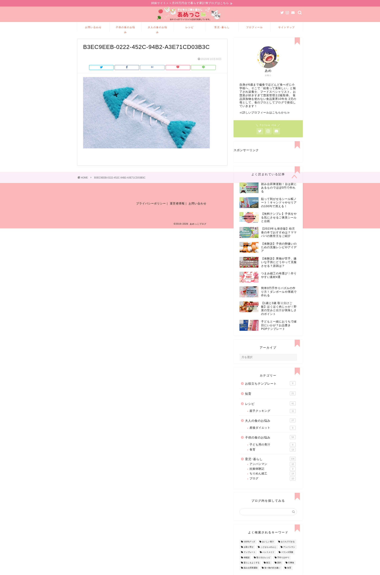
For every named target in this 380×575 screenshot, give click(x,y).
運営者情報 (177, 203)
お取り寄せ (249, 547)
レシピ (189, 27)
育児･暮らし (222, 27)
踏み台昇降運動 (250, 568)
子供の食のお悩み (125, 28)
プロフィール (254, 27)
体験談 (247, 557)
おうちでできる (288, 542)
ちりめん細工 (272, 473)
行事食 (291, 563)
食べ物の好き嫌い (272, 568)
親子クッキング (272, 410)
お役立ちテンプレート (269, 383)
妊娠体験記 (271, 468)
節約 (279, 563)
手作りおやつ (283, 557)
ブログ (272, 478)
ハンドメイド (268, 552)
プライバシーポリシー (151, 203)
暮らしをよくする (251, 563)
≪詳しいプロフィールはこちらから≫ (264, 112)
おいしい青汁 (268, 542)
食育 (272, 449)
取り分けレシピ (263, 557)
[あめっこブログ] (190, 20)
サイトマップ (286, 27)
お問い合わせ (93, 27)
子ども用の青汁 (271, 444)
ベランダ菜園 (287, 552)
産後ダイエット (271, 427)
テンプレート (250, 552)
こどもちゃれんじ (268, 547)
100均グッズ (249, 542)
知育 (269, 393)
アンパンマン (272, 463)
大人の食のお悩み (157, 28)
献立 (268, 563)
